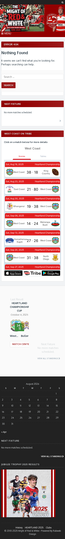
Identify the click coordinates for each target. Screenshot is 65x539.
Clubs (48, 527)
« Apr (4, 431)
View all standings (47, 359)
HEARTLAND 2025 (34, 527)
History (19, 527)
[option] (19, 327)
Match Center (21, 344)
